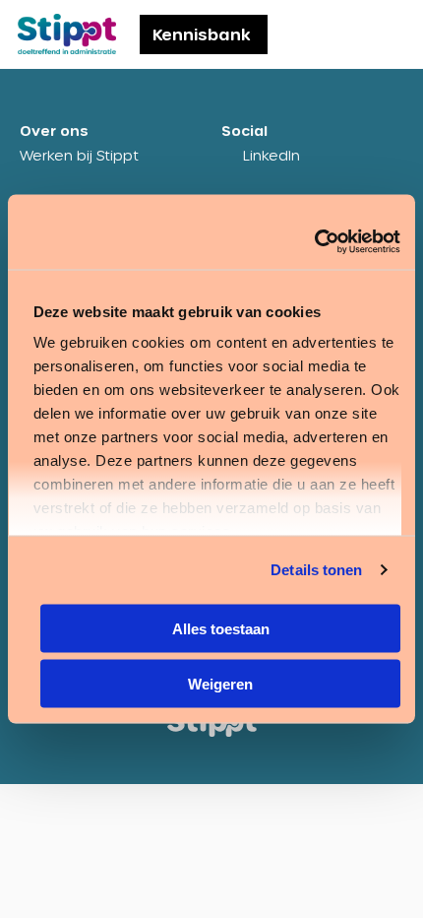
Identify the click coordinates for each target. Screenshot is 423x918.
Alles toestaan (221, 628)
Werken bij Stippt (79, 155)
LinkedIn (271, 155)
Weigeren (220, 684)
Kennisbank (201, 34)
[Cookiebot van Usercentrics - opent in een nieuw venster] (314, 242)
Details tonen (316, 569)
